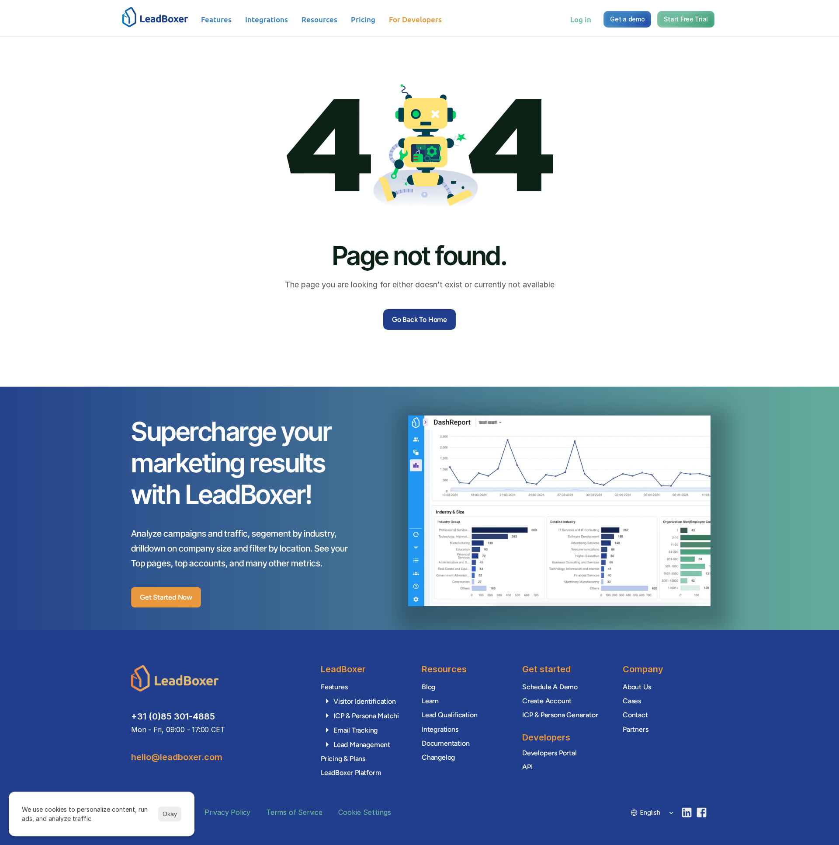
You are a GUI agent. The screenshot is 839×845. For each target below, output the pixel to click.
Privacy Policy (227, 812)
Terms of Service (294, 812)
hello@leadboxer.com (176, 757)
